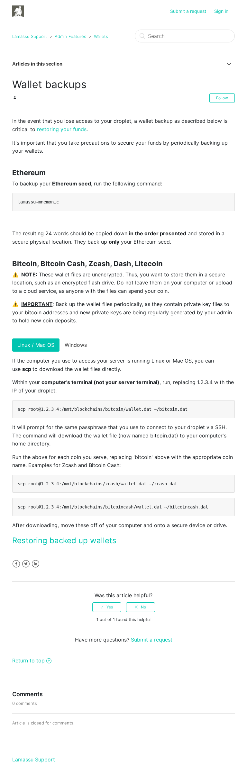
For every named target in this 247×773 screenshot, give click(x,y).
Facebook (16, 564)
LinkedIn (36, 564)
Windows (76, 345)
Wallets (101, 36)
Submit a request (188, 11)
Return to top (28, 660)
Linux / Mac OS (35, 345)
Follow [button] (222, 97)
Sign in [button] (221, 11)
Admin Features (70, 36)
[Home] (18, 11)
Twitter (26, 564)
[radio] (106, 607)
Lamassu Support (29, 36)
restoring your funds (62, 129)
